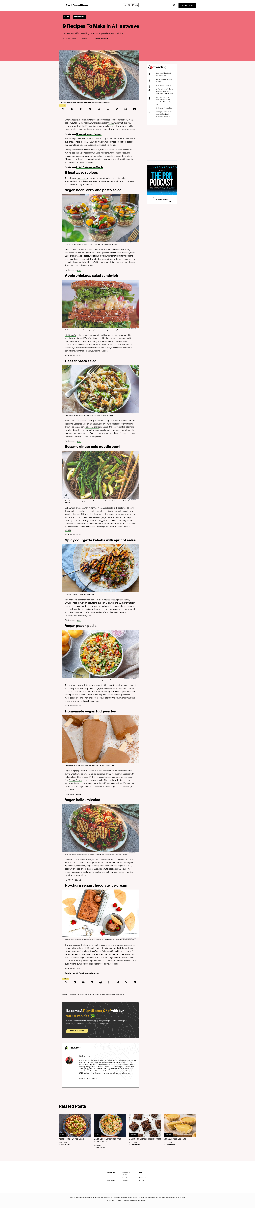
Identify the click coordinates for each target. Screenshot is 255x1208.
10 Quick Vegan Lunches (87, 973)
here (79, 270)
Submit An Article (111, 1180)
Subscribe (125, 1178)
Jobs (108, 1178)
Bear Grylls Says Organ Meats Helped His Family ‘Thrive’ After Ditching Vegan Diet (164, 100)
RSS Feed (141, 1180)
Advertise (125, 1180)
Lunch (66, 17)
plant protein (100, 255)
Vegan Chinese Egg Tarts (163, 85)
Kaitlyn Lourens (70, 38)
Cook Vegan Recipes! (77, 1031)
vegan (111, 122)
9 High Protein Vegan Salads (89, 167)
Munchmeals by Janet (84, 688)
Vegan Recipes (79, 17)
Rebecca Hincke (92, 427)
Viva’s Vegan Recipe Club (94, 951)
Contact (109, 1175)
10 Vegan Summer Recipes (89, 134)
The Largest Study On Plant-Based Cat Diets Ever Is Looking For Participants (164, 114)
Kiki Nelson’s (70, 335)
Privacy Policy (142, 1175)
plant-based (82, 178)
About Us (125, 1175)
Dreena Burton (75, 780)
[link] (131, 5)
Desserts (133, 1135)
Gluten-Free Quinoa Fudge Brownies (164, 80)
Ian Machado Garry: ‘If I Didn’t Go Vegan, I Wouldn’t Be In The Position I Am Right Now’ (164, 91)
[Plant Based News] (60, 5)
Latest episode (163, 199)
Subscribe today (187, 5)
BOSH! (68, 602)
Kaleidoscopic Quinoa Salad (164, 108)
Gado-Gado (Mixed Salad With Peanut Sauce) (163, 74)
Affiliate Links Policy (144, 1178)
